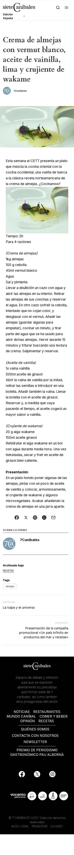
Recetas (8, 570)
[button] (66, 7)
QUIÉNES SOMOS (35, 729)
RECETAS (46, 721)
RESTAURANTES (46, 712)
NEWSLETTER (35, 742)
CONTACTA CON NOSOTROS (35, 736)
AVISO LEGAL (20, 826)
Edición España (8, 16)
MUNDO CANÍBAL (21, 716)
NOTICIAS (22, 712)
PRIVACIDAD (40, 826)
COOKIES (56, 826)
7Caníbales (30, 540)
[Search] (58, 7)
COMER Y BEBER (54, 716)
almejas (10, 586)
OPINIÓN (27, 721)
